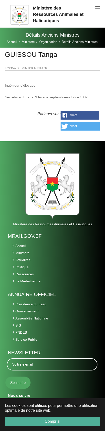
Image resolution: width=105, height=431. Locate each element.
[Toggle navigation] (97, 8)
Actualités (22, 260)
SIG (18, 325)
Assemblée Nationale (31, 318)
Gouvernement (27, 311)
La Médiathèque (28, 281)
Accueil (20, 246)
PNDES (21, 332)
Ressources (24, 274)
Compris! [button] (52, 421)
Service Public (26, 339)
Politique (22, 267)
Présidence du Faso (30, 304)
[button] (80, 115)
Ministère (22, 253)
